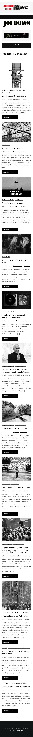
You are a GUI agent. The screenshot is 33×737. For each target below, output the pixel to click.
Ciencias (5, 311)
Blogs (4, 648)
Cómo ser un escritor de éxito (14, 428)
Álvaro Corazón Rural (17, 266)
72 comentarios (26, 375)
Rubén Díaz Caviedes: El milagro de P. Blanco (16, 652)
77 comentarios (24, 151)
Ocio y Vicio (19, 544)
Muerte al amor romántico (13, 148)
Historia (19, 200)
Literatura (20, 90)
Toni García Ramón (17, 555)
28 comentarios (27, 266)
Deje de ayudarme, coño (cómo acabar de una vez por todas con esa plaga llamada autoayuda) (15, 550)
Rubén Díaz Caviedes (17, 375)
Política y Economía (19, 612)
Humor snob (7, 544)
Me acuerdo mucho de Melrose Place (15, 261)
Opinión (5, 683)
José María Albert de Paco (18, 690)
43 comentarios (23, 432)
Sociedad (6, 92)
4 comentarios (26, 619)
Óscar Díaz (15, 206)
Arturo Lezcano (16, 490)
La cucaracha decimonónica (14, 95)
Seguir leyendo (10, 117)
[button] (16, 44)
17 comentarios (22, 206)
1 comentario (28, 690)
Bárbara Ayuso (16, 151)
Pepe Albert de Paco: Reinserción (16, 686)
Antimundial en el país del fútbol (16, 487)
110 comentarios (26, 555)
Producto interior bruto (19, 648)
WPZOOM (20, 730)
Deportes (6, 484)
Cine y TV (6, 257)
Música (14, 311)
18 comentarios (24, 490)
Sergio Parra (15, 320)
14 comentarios (24, 99)
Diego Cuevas (16, 432)
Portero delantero (18, 683)
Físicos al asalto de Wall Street (15, 615)
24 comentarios (23, 320)
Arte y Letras (8, 90)
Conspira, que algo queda (12, 203)
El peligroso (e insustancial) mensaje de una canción (14, 316)
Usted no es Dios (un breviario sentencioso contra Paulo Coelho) (16, 370)
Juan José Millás (16, 99)
